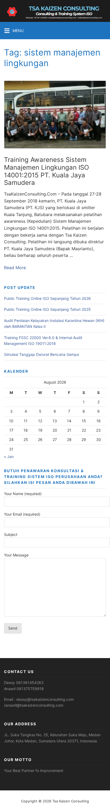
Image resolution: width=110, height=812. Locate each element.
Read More (15, 267)
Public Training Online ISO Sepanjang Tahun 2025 (47, 309)
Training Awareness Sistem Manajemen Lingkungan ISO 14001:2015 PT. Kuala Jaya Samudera (46, 171)
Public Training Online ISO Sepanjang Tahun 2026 (47, 298)
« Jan (9, 456)
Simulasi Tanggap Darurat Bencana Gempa (41, 354)
